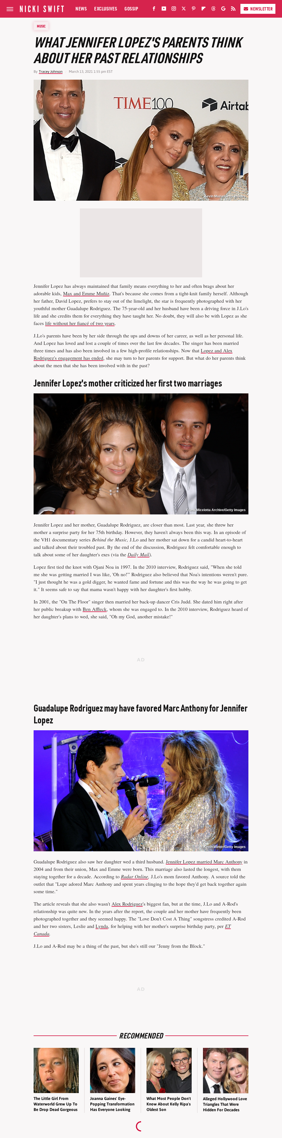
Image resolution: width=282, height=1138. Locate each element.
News (81, 9)
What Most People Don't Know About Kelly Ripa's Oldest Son (169, 1104)
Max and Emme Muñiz (86, 293)
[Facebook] (154, 10)
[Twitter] (183, 10)
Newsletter (261, 9)
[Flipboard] (203, 10)
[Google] (223, 10)
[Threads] (213, 10)
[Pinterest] (193, 10)
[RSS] (233, 10)
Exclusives (105, 9)
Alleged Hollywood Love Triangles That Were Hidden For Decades (225, 1104)
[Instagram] (174, 10)
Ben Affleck (95, 609)
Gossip (131, 9)
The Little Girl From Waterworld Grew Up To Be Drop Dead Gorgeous (55, 1104)
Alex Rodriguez (127, 903)
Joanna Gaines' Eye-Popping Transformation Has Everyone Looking (112, 1104)
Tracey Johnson (51, 71)
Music (41, 26)
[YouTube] (164, 10)
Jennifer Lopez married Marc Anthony (204, 861)
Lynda (102, 926)
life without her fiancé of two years (80, 323)
